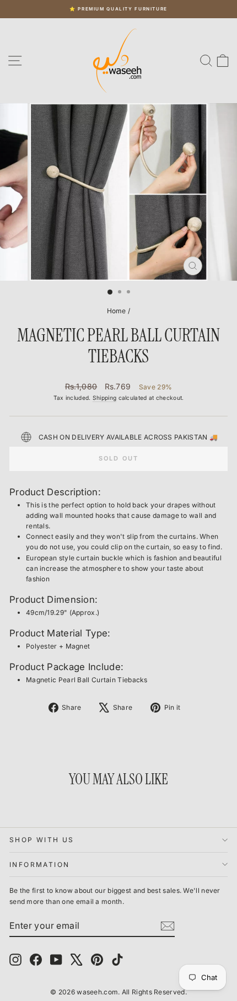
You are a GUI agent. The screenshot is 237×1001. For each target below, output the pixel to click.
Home (116, 311)
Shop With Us (41, 840)
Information (39, 864)
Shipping (104, 397)
